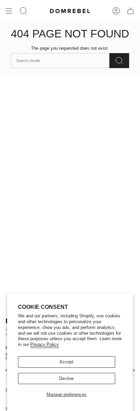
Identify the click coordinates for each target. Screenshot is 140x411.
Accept (66, 361)
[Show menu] (9, 11)
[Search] (119, 60)
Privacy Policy (44, 344)
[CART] (130, 11)
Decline (66, 378)
